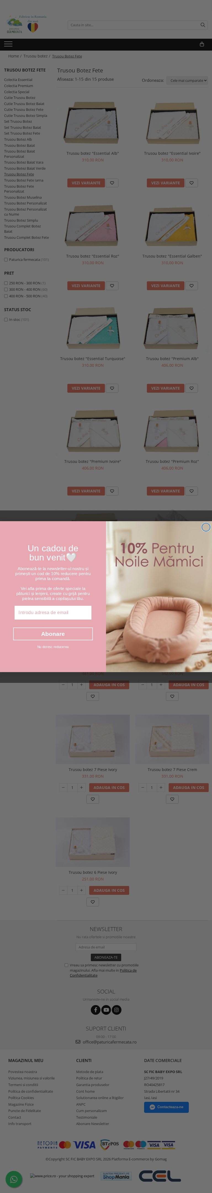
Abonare (53, 633)
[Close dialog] (206, 527)
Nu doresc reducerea (53, 647)
